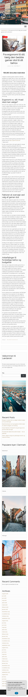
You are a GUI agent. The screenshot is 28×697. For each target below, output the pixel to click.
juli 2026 (4, 596)
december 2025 (6, 611)
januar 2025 (5, 636)
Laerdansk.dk (4, 30)
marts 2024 (4, 658)
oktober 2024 (5, 643)
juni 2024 (4, 652)
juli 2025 (4, 623)
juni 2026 (4, 598)
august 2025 (5, 620)
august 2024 (5, 647)
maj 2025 (4, 627)
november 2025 (6, 614)
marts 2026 (4, 605)
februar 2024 (5, 661)
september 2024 (6, 645)
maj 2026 (4, 600)
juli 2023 (4, 676)
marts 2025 (4, 631)
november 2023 (6, 667)
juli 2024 (4, 649)
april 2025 (4, 629)
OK (16, 693)
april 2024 (4, 656)
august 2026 (5, 593)
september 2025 (6, 618)
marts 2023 (4, 685)
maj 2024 (4, 654)
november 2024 (6, 640)
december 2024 (6, 638)
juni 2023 (4, 679)
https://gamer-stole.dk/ (15, 140)
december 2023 (6, 665)
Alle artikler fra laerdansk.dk (12, 339)
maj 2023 (4, 681)
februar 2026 (5, 607)
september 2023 (6, 672)
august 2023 (5, 674)
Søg (3, 373)
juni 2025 (4, 625)
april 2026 (4, 602)
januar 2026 (5, 609)
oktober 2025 (5, 616)
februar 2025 (5, 634)
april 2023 (4, 683)
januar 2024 (5, 663)
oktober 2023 (5, 670)
